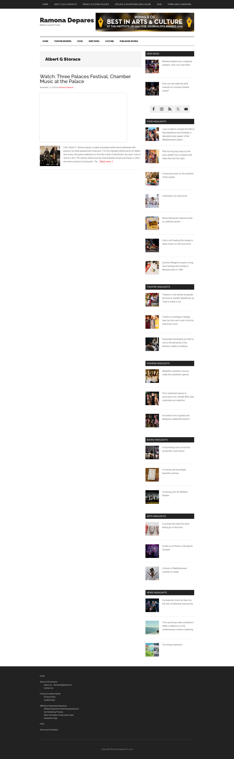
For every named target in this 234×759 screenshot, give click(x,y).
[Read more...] (106, 161)
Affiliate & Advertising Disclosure (53, 706)
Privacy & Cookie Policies (50, 694)
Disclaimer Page (50, 718)
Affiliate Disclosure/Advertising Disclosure (61, 709)
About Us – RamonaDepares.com (58, 685)
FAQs (42, 724)
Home (42, 676)
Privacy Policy (50, 697)
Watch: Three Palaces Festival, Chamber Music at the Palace (85, 79)
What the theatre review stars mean (59, 715)
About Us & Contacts (48, 682)
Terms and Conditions (49, 730)
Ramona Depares (67, 20)
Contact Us (48, 688)
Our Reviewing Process (53, 712)
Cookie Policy (49, 700)
